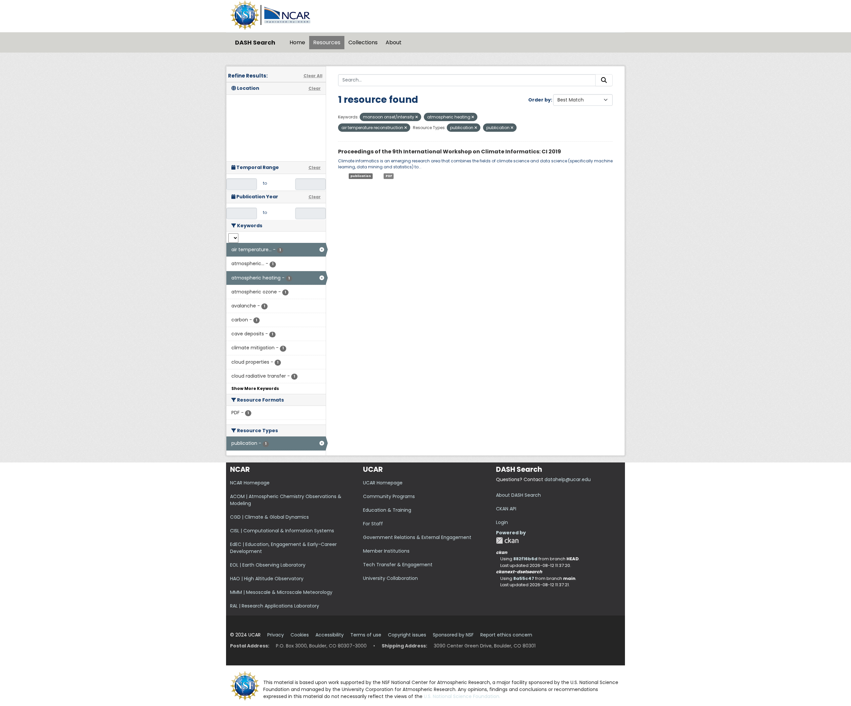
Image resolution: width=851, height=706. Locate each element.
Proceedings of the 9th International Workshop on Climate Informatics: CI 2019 (449, 151)
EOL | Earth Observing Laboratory (267, 565)
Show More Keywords (255, 388)
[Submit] (604, 80)
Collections (363, 42)
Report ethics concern (506, 634)
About (394, 42)
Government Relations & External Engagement (417, 537)
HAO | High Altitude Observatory (267, 578)
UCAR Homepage (383, 482)
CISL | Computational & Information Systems (282, 530)
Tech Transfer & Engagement (397, 564)
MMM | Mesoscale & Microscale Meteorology (281, 592)
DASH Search (255, 42)
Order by (539, 99)
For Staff (373, 523)
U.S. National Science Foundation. (462, 696)
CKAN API (506, 508)
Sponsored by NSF (453, 634)
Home (297, 42)
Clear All (313, 76)
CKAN (507, 540)
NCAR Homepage (250, 482)
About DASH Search (518, 495)
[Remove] (416, 117)
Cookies (300, 634)
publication (360, 176)
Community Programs (389, 496)
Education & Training (387, 510)
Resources (326, 42)
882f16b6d (525, 559)
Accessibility (329, 634)
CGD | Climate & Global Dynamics (269, 517)
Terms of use (365, 634)
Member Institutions (386, 551)
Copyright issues (407, 634)
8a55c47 (523, 578)
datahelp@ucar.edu (568, 479)
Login (502, 522)
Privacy (275, 634)
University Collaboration (390, 578)
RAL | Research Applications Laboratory (274, 606)
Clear (314, 88)
